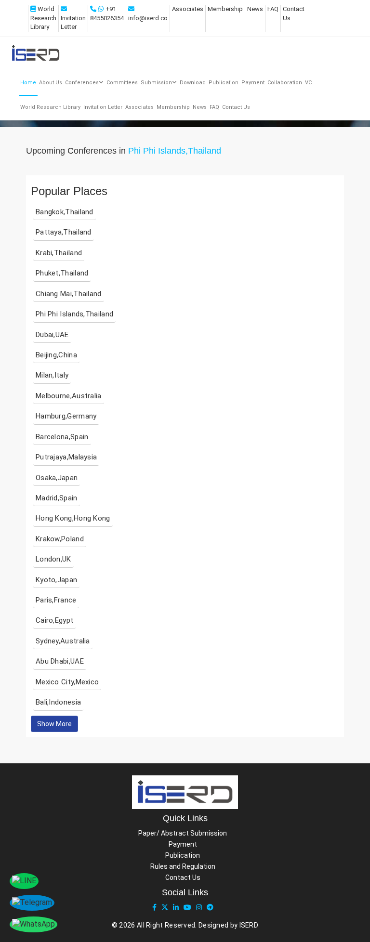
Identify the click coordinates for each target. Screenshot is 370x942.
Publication (223, 82)
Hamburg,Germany (66, 416)
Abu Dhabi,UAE (60, 661)
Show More (54, 724)
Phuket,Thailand (62, 273)
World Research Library (43, 17)
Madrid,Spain (57, 498)
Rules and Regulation (182, 866)
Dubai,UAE (52, 334)
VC (308, 82)
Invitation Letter (102, 107)
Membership (225, 9)
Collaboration (284, 82)
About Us (50, 82)
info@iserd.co (148, 18)
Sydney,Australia (63, 641)
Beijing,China (56, 355)
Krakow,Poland (60, 539)
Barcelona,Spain (62, 436)
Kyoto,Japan (56, 580)
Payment (252, 82)
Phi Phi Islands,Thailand (74, 314)
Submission (156, 82)
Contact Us (236, 107)
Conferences (82, 82)
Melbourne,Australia (69, 396)
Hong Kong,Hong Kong (73, 518)
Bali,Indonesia (58, 702)
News (255, 9)
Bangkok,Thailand (64, 212)
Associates (187, 9)
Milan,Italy (52, 375)
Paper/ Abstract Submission (182, 833)
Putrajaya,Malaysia (66, 457)
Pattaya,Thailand (64, 232)
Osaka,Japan (57, 477)
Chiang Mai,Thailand (69, 293)
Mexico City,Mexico (67, 682)
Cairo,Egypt (54, 620)
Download (193, 82)
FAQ (272, 9)
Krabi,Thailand (59, 253)
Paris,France (56, 600)
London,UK (53, 559)
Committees (122, 82)
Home (28, 82)
